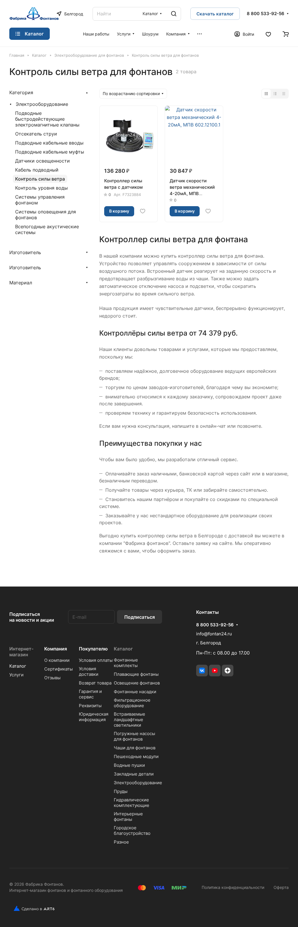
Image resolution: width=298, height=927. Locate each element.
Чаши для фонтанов (134, 747)
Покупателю (93, 649)
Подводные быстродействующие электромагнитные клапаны (47, 119)
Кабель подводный (36, 170)
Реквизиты (90, 705)
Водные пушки (129, 765)
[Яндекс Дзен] (227, 670)
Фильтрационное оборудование (132, 702)
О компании (57, 660)
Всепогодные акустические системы (47, 229)
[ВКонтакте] (202, 670)
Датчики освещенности (42, 161)
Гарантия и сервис (90, 694)
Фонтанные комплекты (126, 662)
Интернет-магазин (21, 651)
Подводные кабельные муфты (49, 152)
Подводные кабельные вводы (49, 143)
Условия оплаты (96, 660)
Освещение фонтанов (137, 683)
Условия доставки (88, 671)
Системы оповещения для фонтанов (45, 214)
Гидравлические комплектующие (131, 802)
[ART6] (31, 908)
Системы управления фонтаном (40, 200)
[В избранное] (142, 211)
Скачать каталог (215, 14)
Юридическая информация (93, 716)
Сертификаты (58, 669)
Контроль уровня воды (41, 188)
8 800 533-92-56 (265, 13)
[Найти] (173, 14)
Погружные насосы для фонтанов (134, 736)
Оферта (281, 887)
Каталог (17, 666)
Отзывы (52, 677)
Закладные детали (134, 774)
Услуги (16, 675)
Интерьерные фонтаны (128, 816)
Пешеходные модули (136, 756)
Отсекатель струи (36, 134)
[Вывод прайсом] (283, 93)
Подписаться (139, 617)
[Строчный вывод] (275, 93)
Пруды (120, 791)
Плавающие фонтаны (136, 674)
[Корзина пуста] (286, 34)
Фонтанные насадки (135, 691)
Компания (55, 649)
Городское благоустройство (132, 830)
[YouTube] (215, 670)
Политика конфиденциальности (233, 887)
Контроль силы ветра (40, 179)
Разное (121, 842)
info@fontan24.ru (214, 634)
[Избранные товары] (268, 34)
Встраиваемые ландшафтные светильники (129, 719)
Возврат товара (95, 683)
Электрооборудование (42, 104)
